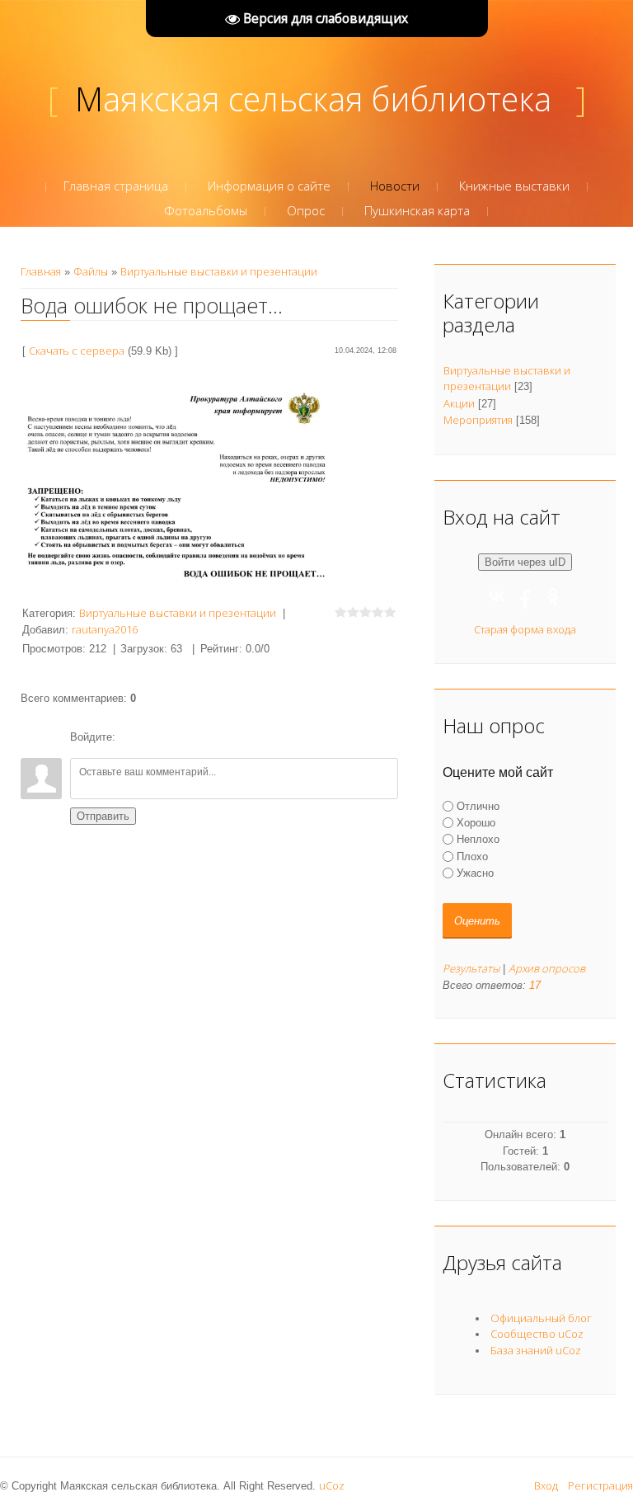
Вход (546, 1485)
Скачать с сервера (76, 350)
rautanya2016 (105, 629)
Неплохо (478, 839)
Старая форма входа (525, 629)
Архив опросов (547, 968)
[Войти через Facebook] (187, 737)
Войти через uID (525, 562)
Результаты (471, 968)
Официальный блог (541, 1318)
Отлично (478, 806)
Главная (41, 271)
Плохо (472, 856)
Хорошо (476, 823)
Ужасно (475, 873)
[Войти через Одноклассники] (215, 737)
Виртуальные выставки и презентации (218, 271)
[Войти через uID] (131, 737)
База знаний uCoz (535, 1350)
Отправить (103, 816)
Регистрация (600, 1485)
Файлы (90, 271)
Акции (459, 403)
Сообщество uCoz (537, 1333)
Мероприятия (478, 419)
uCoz (332, 1485)
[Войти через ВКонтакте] (159, 737)
